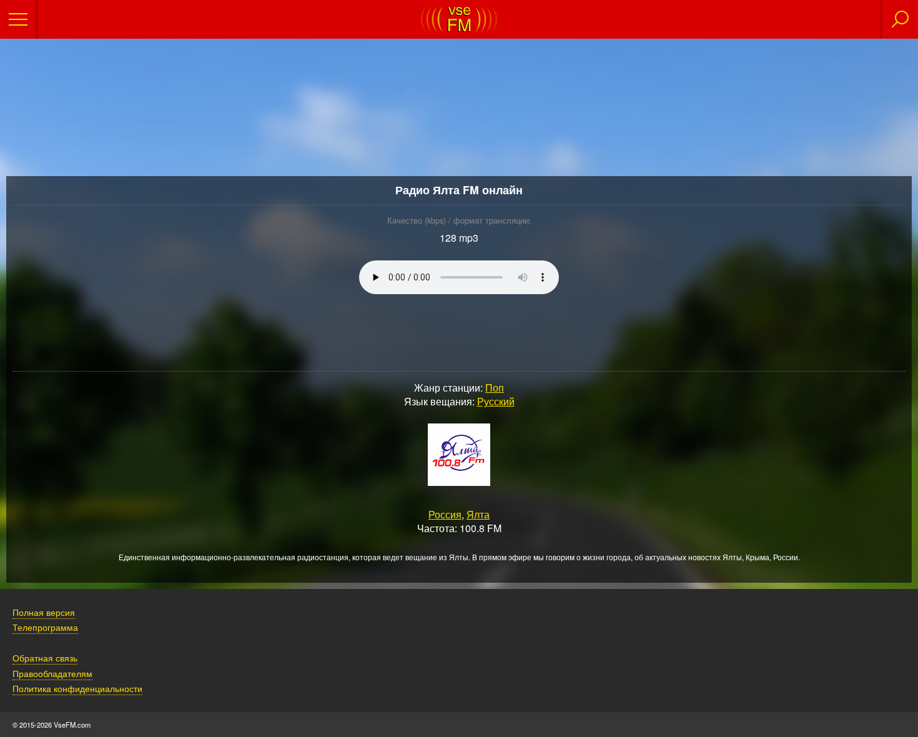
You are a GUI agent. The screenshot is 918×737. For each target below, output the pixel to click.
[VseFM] (459, 28)
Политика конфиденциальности (77, 688)
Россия (444, 514)
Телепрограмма (45, 626)
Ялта (478, 514)
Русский (496, 401)
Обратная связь (44, 657)
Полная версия (43, 611)
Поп (494, 387)
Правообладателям (52, 673)
